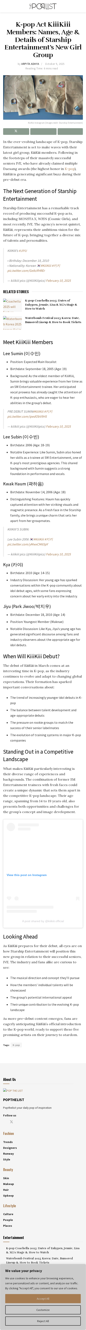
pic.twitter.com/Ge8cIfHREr (26, 270)
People (8, 1220)
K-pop (70, 169)
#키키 (56, 265)
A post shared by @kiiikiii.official (43, 921)
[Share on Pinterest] (43, 131)
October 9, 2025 (54, 64)
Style (6, 1159)
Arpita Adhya (30, 64)
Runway (8, 1153)
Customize (43, 1310)
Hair (6, 1189)
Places (7, 1226)
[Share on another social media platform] (70, 131)
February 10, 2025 (58, 280)
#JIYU (23, 251)
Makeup (8, 1184)
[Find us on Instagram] (18, 1122)
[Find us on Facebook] (4, 1122)
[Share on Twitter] (16, 131)
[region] (43, 1297)
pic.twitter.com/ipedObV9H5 (27, 416)
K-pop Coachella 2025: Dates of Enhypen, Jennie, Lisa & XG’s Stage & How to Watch (51, 304)
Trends (8, 1142)
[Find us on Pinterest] (25, 1122)
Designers (10, 1148)
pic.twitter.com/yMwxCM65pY (27, 544)
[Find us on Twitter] (11, 1122)
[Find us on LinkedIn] (32, 1122)
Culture (8, 1214)
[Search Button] (81, 6)
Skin (6, 1178)
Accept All (43, 1298)
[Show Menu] (5, 6)
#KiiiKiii (46, 265)
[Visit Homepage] (43, 6)
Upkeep (8, 1195)
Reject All (43, 1321)
